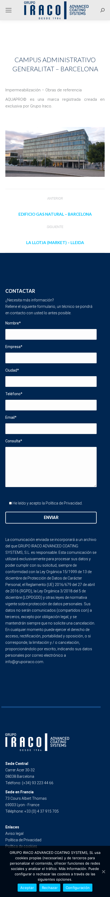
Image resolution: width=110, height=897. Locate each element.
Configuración (78, 887)
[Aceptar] (103, 871)
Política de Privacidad (64, 503)
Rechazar (50, 887)
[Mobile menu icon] (8, 10)
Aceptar (27, 887)
